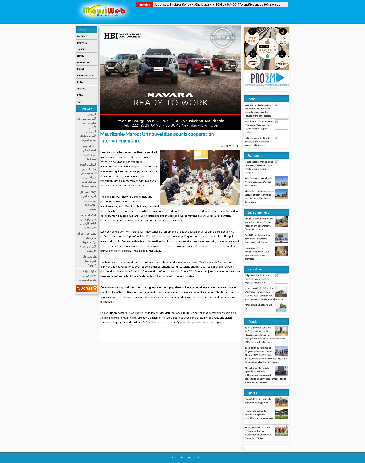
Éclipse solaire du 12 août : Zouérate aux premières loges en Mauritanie (258, 141)
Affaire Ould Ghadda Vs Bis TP (258, 306)
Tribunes (81, 88)
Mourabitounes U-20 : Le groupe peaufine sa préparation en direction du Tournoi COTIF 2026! (258, 433)
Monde (80, 69)
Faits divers (83, 62)
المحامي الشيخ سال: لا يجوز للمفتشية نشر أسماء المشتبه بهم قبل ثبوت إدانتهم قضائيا (88, 175)
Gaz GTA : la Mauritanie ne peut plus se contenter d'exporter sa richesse (258, 239)
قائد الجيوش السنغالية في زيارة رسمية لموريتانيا (90, 152)
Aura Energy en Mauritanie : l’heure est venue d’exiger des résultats (259, 182)
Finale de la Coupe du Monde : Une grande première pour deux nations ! (259, 416)
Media (80, 95)
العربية (80, 101)
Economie (82, 43)
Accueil (82, 30)
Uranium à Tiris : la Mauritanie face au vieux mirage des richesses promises (257, 253)
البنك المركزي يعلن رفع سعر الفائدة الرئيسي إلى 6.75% (88, 221)
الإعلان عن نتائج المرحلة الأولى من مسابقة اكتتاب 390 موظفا (88, 200)
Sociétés (81, 49)
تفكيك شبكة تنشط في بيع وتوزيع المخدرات (87, 275)
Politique (82, 36)
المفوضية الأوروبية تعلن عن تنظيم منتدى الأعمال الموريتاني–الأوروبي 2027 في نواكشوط (87, 127)
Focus (80, 82)
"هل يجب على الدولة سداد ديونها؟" (88, 261)
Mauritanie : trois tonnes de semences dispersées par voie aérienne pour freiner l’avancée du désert (259, 224)
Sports (80, 56)
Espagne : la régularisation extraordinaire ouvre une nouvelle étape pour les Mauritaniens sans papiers (258, 110)
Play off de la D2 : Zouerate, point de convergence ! (258, 400)
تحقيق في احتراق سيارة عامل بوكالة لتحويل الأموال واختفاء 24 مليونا (87, 242)
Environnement (85, 75)
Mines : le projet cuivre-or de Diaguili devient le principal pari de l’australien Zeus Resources (259, 196)
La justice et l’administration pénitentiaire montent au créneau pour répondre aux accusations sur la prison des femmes (264, 293)
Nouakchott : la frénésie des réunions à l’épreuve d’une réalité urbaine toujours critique (259, 127)
